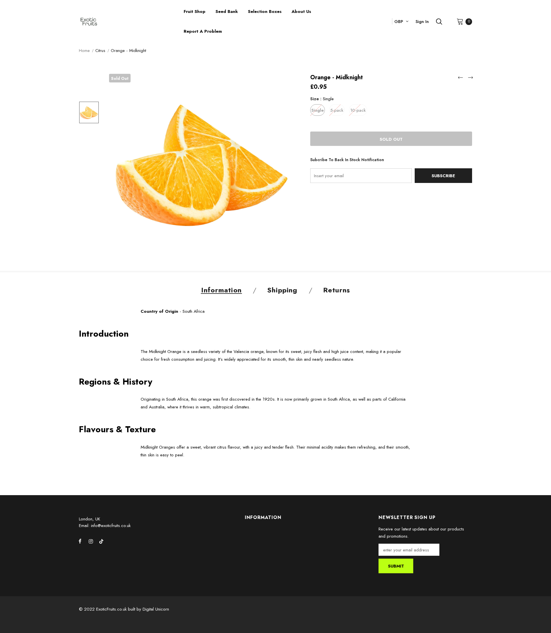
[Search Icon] (439, 21)
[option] (201, 166)
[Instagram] (91, 541)
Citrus (100, 50)
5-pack (337, 110)
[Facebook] (80, 541)
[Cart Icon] (460, 21)
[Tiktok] (101, 541)
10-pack (358, 110)
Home (84, 50)
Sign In (422, 21)
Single (317, 110)
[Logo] (127, 21)
